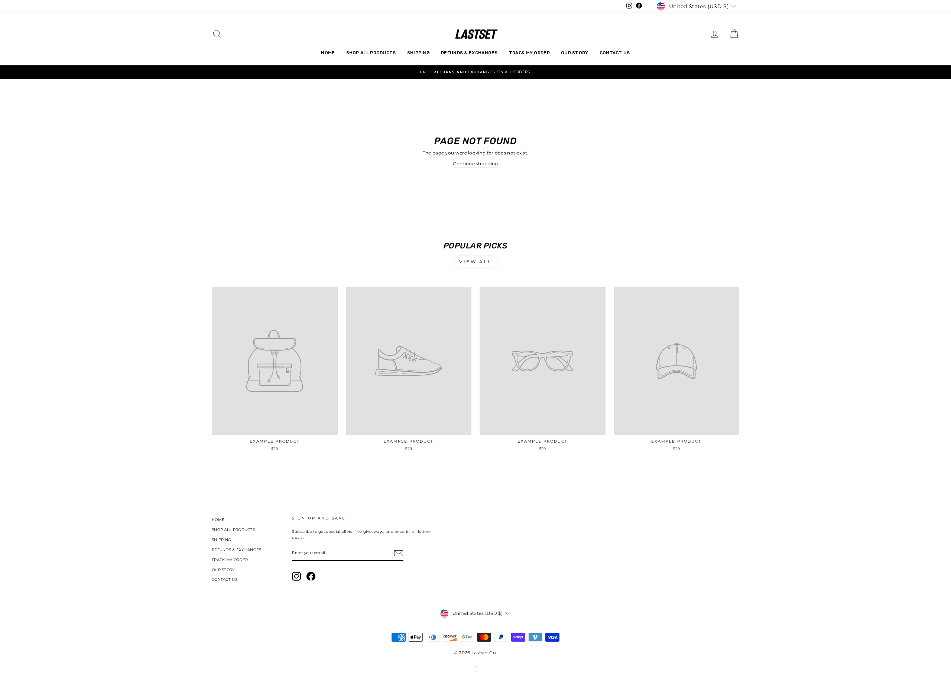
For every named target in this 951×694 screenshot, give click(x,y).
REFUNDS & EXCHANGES (469, 52)
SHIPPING (418, 52)
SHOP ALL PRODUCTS (371, 52)
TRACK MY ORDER (529, 52)
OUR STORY (574, 52)
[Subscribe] (398, 553)
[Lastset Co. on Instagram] (296, 576)
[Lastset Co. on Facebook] (310, 576)
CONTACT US (615, 52)
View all (475, 261)
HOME (328, 52)
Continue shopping (475, 163)
